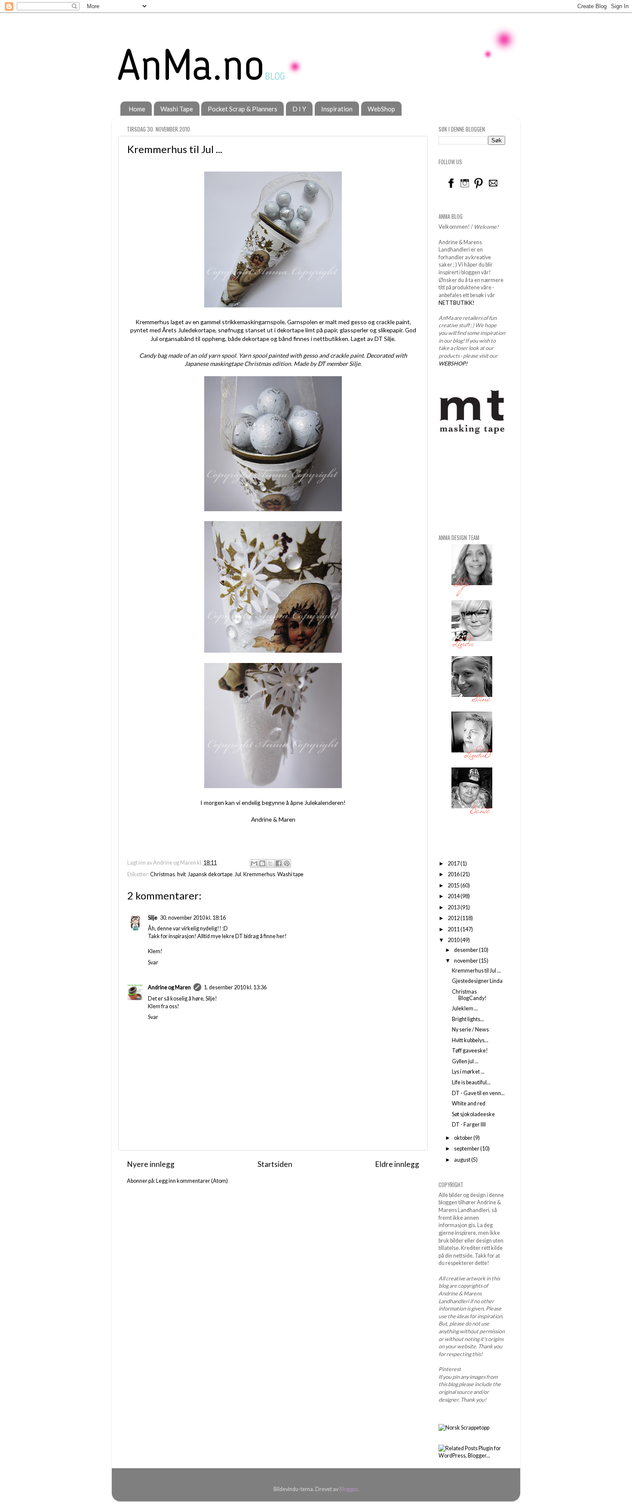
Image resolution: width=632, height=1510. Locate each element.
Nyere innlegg (151, 1164)
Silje (389, 338)
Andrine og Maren (169, 987)
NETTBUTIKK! (457, 303)
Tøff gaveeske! (470, 1050)
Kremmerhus (259, 874)
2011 (454, 929)
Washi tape (290, 874)
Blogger (348, 1489)
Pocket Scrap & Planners (242, 109)
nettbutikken (330, 338)
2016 (454, 874)
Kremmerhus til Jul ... (476, 970)
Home (137, 109)
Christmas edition (267, 363)
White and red (468, 1103)
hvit (181, 874)
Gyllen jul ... (465, 1061)
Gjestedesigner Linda (477, 981)
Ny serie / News (470, 1029)
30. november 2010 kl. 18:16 (193, 918)
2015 (454, 885)
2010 (454, 940)
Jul (238, 874)
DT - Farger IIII (469, 1124)
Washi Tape (176, 109)
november (466, 961)
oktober (463, 1138)
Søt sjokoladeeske (473, 1114)
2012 (454, 918)
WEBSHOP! (453, 363)
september (467, 1148)
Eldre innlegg (397, 1164)
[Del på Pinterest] (286, 863)
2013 (454, 907)
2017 (454, 863)
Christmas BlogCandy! (469, 994)
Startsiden (275, 1164)
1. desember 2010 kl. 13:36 (235, 987)
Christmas (162, 874)
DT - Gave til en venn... (478, 1093)
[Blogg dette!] (262, 863)
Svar (153, 962)
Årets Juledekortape (188, 330)
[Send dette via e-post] (254, 863)
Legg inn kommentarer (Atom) (192, 1181)
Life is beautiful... (471, 1082)
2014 (454, 896)
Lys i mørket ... (468, 1071)
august (462, 1160)
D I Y (299, 109)
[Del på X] (270, 863)
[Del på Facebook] (278, 863)
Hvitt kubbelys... (470, 1040)
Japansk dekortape (210, 874)
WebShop (381, 109)
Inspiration (337, 109)
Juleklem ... (465, 1008)
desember (466, 950)
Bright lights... (468, 1019)
